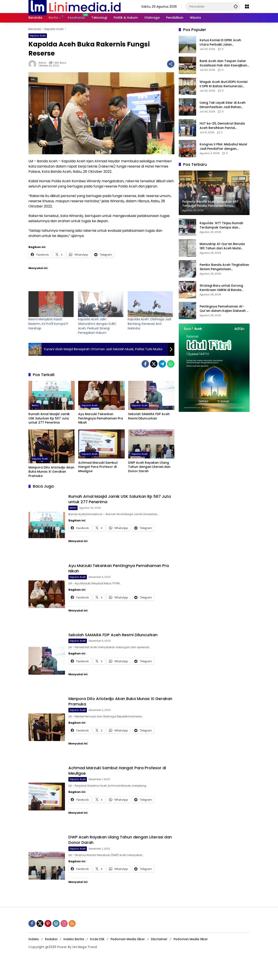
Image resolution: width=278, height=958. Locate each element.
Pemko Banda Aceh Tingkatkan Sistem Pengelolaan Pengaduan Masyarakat (224, 267)
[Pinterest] (48, 923)
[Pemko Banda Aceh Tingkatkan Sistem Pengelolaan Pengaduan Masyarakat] (187, 269)
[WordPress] (56, 923)
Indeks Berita (73, 939)
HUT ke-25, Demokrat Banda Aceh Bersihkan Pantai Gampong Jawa (222, 126)
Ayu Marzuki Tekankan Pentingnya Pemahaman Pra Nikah (100, 418)
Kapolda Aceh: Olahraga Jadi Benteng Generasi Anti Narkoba (149, 323)
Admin (42, 63)
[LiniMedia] (74, 6)
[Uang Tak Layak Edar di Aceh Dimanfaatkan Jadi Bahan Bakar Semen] (187, 107)
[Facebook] (145, 364)
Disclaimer (159, 939)
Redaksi (51, 939)
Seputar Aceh (38, 35)
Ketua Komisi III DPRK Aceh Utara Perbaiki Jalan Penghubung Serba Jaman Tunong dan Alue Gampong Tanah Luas (222, 42)
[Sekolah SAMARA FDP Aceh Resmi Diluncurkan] (151, 395)
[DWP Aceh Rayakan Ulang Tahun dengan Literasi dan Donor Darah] (151, 443)
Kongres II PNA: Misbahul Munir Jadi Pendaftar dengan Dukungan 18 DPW (223, 147)
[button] (235, 6)
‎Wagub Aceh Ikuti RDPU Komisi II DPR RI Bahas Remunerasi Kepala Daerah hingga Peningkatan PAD (223, 84)
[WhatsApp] (170, 364)
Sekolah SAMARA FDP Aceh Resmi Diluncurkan (149, 416)
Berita (35, 405)
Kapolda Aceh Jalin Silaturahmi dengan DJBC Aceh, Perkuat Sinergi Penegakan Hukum (97, 326)
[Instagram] (64, 923)
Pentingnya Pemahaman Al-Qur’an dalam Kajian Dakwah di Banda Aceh (224, 309)
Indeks (33, 939)
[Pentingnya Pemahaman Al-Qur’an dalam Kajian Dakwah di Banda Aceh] (187, 310)
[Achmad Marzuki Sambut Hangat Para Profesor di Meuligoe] (101, 443)
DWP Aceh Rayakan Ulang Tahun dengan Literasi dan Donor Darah (149, 467)
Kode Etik (97, 939)
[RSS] (72, 923)
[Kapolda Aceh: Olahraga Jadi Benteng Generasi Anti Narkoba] (150, 304)
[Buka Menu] (247, 6)
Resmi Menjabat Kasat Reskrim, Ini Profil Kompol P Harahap (48, 323)
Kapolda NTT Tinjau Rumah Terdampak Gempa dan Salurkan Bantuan (221, 225)
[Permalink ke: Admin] (33, 64)
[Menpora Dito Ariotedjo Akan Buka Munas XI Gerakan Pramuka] (51, 446)
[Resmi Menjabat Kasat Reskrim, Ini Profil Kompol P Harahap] (51, 304)
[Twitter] (153, 364)
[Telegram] (162, 364)
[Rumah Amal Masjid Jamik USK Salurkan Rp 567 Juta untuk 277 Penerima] (51, 395)
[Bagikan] (170, 64)
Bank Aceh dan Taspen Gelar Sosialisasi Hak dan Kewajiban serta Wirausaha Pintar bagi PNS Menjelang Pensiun (223, 63)
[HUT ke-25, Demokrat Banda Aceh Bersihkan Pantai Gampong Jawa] (187, 127)
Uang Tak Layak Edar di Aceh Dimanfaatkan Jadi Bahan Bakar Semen (222, 105)
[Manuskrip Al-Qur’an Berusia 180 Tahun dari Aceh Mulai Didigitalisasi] (187, 248)
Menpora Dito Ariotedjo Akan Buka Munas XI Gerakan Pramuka (51, 471)
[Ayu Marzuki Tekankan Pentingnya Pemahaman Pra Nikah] (101, 395)
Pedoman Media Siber (128, 939)
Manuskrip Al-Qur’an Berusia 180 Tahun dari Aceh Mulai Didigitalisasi (222, 246)
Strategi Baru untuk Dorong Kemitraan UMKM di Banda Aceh (221, 288)
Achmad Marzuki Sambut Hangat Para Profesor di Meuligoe (98, 467)
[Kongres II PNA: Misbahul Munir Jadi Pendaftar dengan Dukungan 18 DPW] (187, 148)
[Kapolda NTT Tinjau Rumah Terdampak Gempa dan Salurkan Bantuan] (187, 227)
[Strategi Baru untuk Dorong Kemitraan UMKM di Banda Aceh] (187, 289)
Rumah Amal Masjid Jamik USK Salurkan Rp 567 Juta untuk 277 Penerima (49, 418)
